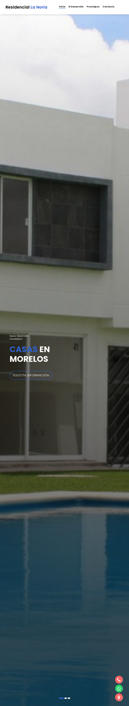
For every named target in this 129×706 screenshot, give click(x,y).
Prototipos (93, 6)
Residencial (26, 7)
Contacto (108, 6)
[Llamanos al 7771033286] (119, 679)
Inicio (62, 6)
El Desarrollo (76, 6)
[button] (60, 698)
